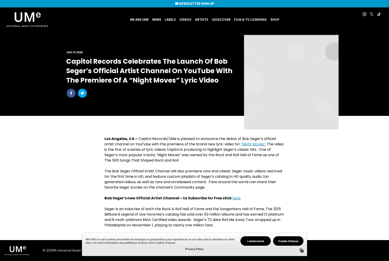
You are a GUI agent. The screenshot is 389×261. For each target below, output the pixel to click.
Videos (185, 19)
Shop (274, 19)
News (156, 19)
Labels (170, 19)
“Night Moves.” (253, 144)
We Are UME (139, 19)
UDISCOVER (221, 19)
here (236, 198)
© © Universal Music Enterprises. (71, 250)
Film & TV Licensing (250, 19)
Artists (201, 19)
